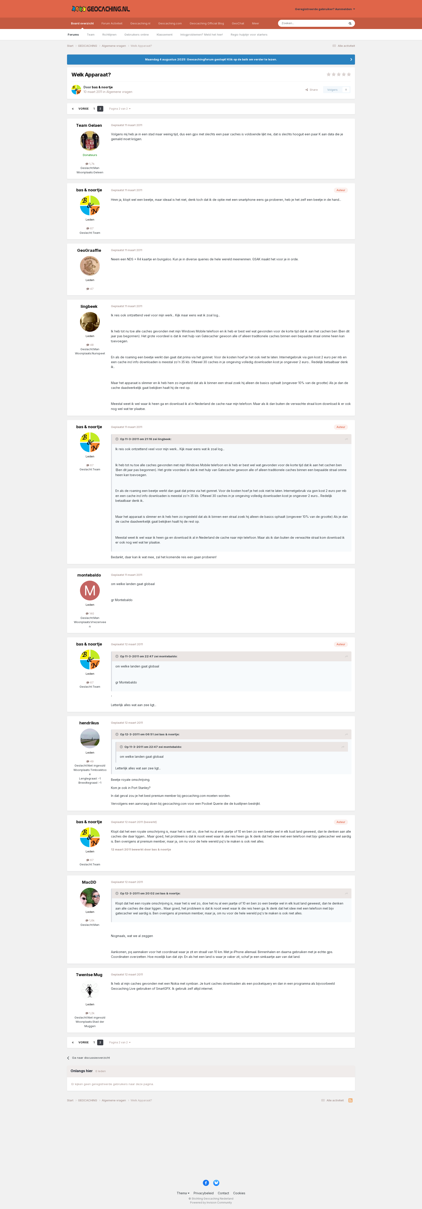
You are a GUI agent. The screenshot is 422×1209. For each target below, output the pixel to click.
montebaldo (89, 575)
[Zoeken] (350, 23)
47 (91, 288)
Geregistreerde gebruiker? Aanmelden (324, 9)
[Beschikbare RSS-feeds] (350, 1100)
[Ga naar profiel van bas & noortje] (76, 89)
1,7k (91, 163)
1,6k (91, 920)
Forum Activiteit (112, 23)
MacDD (89, 882)
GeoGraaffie (89, 250)
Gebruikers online (136, 34)
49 (91, 761)
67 (91, 228)
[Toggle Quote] (117, 439)
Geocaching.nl (140, 23)
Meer (255, 23)
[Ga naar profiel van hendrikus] (90, 738)
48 (91, 344)
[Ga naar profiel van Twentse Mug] (90, 990)
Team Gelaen (89, 125)
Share (313, 89)
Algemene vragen (119, 92)
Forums (73, 34)
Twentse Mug (89, 974)
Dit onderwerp (330, 23)
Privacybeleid (204, 1193)
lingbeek (89, 306)
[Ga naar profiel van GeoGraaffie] (90, 266)
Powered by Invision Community (211, 1202)
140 (91, 613)
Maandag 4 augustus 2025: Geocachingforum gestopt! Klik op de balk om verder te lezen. (211, 59)
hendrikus (89, 723)
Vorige (83, 108)
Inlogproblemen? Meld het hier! (201, 34)
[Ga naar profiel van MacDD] (90, 898)
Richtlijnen (109, 34)
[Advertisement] (199, 1142)
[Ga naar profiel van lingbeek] (90, 322)
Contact (223, 1193)
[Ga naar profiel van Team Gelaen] (90, 141)
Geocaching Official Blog (207, 23)
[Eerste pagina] (73, 109)
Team (91, 34)
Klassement (165, 34)
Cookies (239, 1193)
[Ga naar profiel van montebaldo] (90, 590)
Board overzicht (82, 23)
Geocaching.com (170, 23)
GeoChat (238, 23)
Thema (182, 1193)
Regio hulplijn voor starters (249, 34)
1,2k (91, 1013)
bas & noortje (89, 190)
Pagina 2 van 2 (119, 108)
